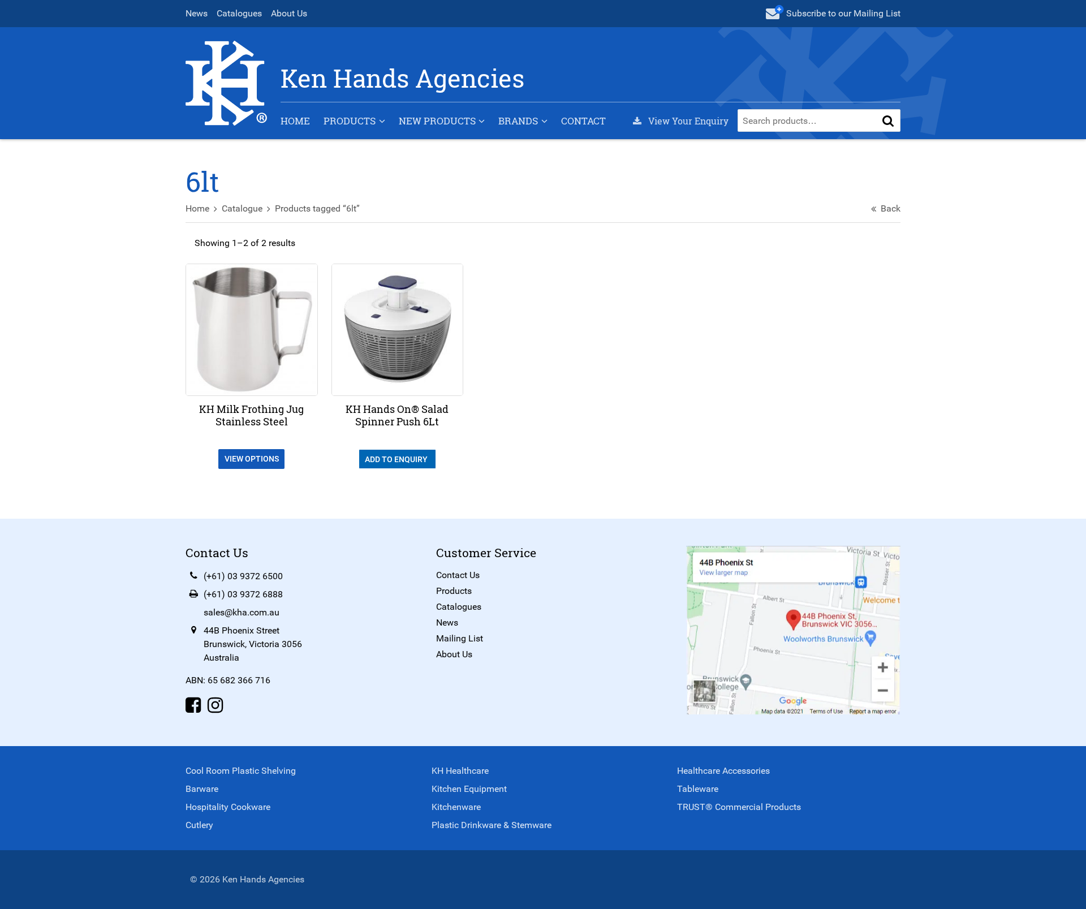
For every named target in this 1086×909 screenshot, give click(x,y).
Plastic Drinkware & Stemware (491, 825)
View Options (252, 458)
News (197, 13)
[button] (888, 120)
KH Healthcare (460, 770)
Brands (518, 120)
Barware (202, 788)
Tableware (697, 788)
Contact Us (458, 575)
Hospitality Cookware (228, 807)
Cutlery (199, 825)
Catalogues (239, 13)
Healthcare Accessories (723, 770)
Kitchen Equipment (469, 788)
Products (350, 120)
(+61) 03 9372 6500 (243, 576)
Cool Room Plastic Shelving (241, 770)
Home (295, 120)
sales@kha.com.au (241, 612)
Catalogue (242, 208)
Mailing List (459, 638)
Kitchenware (456, 807)
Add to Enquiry (397, 459)
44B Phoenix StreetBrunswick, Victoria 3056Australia (253, 644)
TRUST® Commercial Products (739, 807)
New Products (437, 120)
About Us (289, 13)
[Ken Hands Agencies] (226, 82)
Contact (583, 120)
